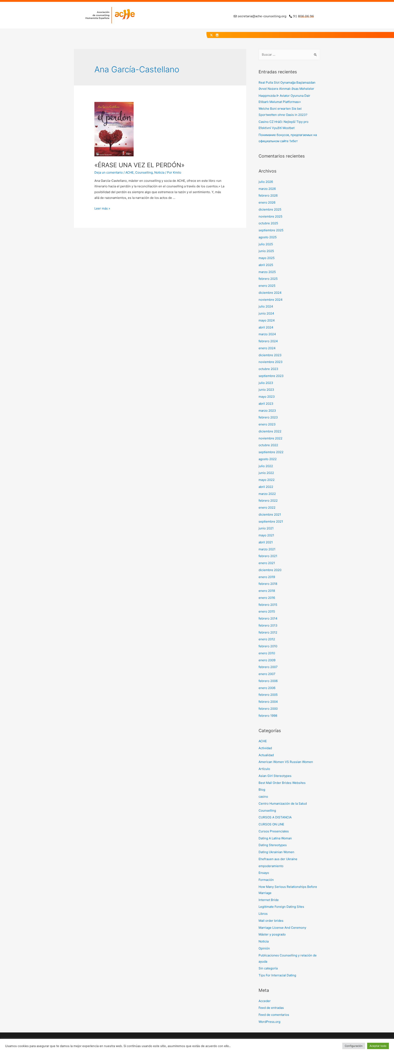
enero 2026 (267, 202)
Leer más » (102, 208)
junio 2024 (266, 313)
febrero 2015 (268, 605)
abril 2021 (266, 542)
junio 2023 (266, 390)
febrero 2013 (268, 625)
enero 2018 (267, 591)
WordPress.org (269, 1022)
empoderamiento (271, 866)
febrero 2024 (268, 341)
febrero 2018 (268, 584)
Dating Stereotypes (273, 845)
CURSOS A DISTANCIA (275, 817)
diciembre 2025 (270, 209)
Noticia (159, 172)
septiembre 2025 (271, 230)
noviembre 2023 (271, 362)
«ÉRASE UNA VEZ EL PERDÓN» (139, 165)
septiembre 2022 (271, 452)
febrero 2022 (268, 500)
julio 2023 (266, 383)
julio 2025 (266, 244)
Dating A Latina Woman (275, 838)
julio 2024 (266, 306)
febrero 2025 (268, 279)
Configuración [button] (354, 1045)
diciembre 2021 (270, 514)
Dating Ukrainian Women (276, 852)
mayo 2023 (267, 397)
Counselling (144, 172)
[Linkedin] (217, 35)
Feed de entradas (271, 1008)
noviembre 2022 (270, 438)
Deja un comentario (108, 172)
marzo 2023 (267, 410)
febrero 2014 (268, 618)
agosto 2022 (268, 459)
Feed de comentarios (274, 1015)
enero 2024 (267, 348)
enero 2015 (267, 611)
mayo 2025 (267, 258)
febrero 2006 (268, 681)
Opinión (264, 948)
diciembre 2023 (270, 355)
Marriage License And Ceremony (282, 928)
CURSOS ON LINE (271, 824)
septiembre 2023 (271, 376)
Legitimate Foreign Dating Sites (281, 907)
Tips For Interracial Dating (277, 975)
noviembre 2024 (271, 300)
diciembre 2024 (270, 293)
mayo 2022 (267, 480)
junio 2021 (266, 528)
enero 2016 (267, 598)
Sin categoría (268, 968)
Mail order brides (271, 921)
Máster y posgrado (272, 934)
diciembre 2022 (270, 431)
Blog (262, 789)
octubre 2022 (268, 445)
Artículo (264, 769)
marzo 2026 (267, 189)
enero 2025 (267, 286)
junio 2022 (266, 473)
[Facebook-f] (205, 35)
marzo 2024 (267, 334)
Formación (266, 880)
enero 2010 (267, 653)
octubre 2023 (268, 369)
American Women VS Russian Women (286, 762)
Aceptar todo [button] (378, 1045)
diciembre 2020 (270, 570)
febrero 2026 (268, 195)
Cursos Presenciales (274, 831)
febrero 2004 (268, 702)
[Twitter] (211, 35)
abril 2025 (266, 265)
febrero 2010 (268, 646)
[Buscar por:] (289, 54)
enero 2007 (267, 674)
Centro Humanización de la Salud (283, 803)
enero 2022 (267, 507)
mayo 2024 (267, 320)
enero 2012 (267, 639)
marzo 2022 (267, 494)
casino (263, 796)
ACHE (129, 172)
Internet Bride (269, 900)
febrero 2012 (268, 632)
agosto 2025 (268, 237)
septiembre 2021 (271, 521)
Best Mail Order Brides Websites (282, 783)
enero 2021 (267, 563)
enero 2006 (267, 688)
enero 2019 (267, 577)
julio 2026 (266, 182)
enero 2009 (267, 660)
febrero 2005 (268, 695)
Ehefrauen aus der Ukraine (278, 859)
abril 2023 (266, 404)
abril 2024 (266, 327)
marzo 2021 (267, 549)
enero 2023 (267, 424)
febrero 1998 (268, 716)
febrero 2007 (268, 667)
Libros (263, 914)
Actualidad (266, 755)
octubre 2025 (268, 223)
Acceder (265, 1001)
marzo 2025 (267, 272)
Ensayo (264, 873)
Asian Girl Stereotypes (275, 776)
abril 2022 (266, 487)
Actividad (265, 748)
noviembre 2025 (270, 216)
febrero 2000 (268, 709)
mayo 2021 (266, 535)
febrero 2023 (268, 417)
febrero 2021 (268, 556)
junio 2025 (266, 251)
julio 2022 (266, 466)
